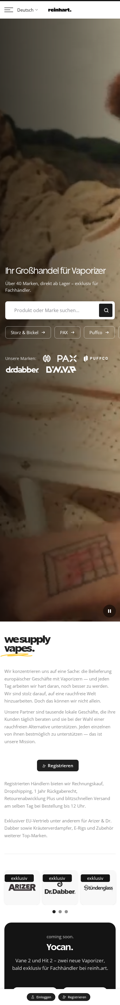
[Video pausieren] (109, 611)
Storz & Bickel (24, 332)
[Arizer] (22, 887)
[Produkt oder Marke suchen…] (105, 310)
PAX (64, 332)
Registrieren (60, 765)
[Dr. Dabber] (60, 887)
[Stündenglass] (98, 887)
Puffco (95, 332)
